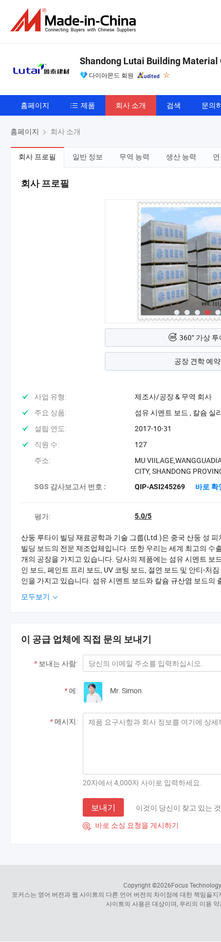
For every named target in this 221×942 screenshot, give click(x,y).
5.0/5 (143, 516)
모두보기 (36, 596)
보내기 (103, 807)
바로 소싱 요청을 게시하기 (131, 825)
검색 (174, 105)
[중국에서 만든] (75, 20)
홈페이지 (35, 105)
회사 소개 (131, 105)
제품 (88, 105)
